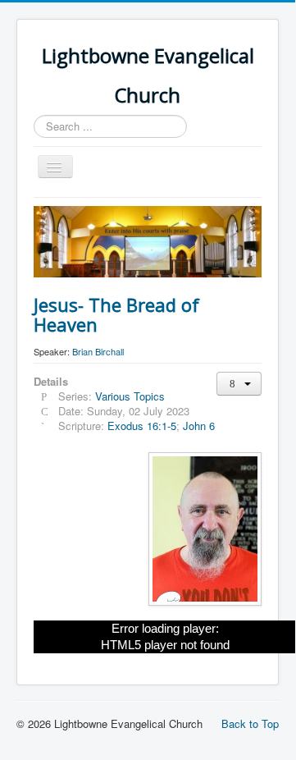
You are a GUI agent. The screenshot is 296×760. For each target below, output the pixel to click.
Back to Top (250, 723)
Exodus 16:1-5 (141, 425)
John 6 (199, 425)
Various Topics (130, 396)
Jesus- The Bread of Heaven (116, 314)
